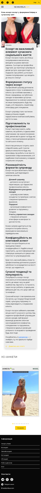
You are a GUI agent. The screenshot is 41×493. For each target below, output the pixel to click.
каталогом (23, 337)
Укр (35, 2)
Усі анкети (20, 428)
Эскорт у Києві (6, 443)
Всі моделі (4, 447)
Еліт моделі (5, 455)
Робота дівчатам (6, 463)
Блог (2, 466)
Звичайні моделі (6, 451)
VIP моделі (4, 459)
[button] (14, 423)
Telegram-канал (9, 484)
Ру (39, 2)
